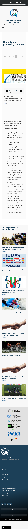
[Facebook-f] (7, 2)
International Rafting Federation (14, 21)
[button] (3, 27)
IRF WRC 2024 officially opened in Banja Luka (14, 398)
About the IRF (5, 469)
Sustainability (5, 498)
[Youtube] (17, 2)
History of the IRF (6, 474)
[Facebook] (2, 504)
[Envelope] (20, 2)
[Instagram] (10, 2)
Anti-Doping (5, 495)
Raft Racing (5, 493)
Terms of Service (5, 479)
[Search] (25, 4)
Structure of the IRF (6, 472)
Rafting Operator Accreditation (9, 488)
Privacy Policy (5, 477)
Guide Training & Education (8, 490)
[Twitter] (13, 2)
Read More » (4, 251)
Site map (4, 481)
